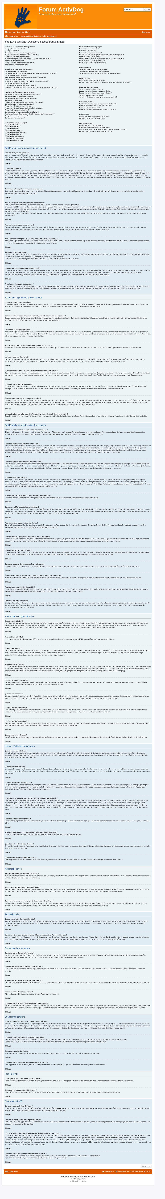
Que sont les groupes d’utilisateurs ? (90, 53)
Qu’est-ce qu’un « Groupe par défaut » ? (92, 60)
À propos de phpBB (48, 1110)
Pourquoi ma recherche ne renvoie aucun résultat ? (95, 91)
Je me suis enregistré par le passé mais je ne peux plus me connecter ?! (27, 58)
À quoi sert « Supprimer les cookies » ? (17, 64)
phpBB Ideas (110, 1122)
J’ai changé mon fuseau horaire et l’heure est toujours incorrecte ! (25, 77)
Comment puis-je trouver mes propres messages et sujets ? (98, 97)
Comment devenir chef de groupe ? (90, 56)
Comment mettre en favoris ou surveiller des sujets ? (95, 106)
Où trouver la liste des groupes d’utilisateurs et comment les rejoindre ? (101, 55)
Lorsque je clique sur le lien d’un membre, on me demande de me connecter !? (32, 87)
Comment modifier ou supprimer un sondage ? (19, 104)
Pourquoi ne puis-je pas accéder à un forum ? (19, 106)
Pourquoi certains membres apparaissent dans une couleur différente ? (101, 58)
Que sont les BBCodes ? (12, 125)
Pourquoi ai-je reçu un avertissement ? (17, 110)
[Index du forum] (21, 16)
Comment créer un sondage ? (14, 100)
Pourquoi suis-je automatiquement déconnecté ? (20, 62)
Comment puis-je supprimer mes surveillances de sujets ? (97, 109)
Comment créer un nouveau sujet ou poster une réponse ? (23, 94)
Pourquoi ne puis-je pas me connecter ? (17, 56)
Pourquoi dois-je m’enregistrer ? (15, 49)
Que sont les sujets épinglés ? (14, 136)
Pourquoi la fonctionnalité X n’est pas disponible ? (94, 127)
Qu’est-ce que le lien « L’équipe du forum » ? (93, 62)
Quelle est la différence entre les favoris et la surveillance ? (97, 104)
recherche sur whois (137, 1136)
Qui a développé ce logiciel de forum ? (91, 125)
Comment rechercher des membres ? (91, 95)
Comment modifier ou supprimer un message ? (19, 96)
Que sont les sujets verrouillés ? (15, 138)
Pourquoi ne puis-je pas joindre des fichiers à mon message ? (24, 108)
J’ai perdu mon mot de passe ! (14, 60)
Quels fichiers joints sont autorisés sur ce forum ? (94, 116)
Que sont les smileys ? (12, 128)
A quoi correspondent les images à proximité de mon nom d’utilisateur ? (27, 81)
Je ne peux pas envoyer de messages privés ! (93, 69)
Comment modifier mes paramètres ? (16, 71)
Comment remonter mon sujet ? (15, 118)
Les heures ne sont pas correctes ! (16, 75)
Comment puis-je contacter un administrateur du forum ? (96, 131)
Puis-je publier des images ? (13, 130)
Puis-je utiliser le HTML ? (12, 126)
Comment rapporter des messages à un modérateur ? (22, 112)
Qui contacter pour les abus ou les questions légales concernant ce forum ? (103, 129)
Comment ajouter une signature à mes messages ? (21, 98)
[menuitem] (20, 32)
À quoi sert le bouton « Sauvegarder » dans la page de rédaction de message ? (29, 114)
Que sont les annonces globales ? (15, 132)
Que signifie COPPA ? (12, 51)
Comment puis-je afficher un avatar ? (16, 83)
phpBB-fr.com (81, 1178)
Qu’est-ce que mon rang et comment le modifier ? (20, 85)
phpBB (121, 361)
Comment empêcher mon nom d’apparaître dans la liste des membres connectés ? (31, 73)
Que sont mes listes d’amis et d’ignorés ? (92, 80)
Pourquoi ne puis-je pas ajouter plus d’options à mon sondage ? (24, 102)
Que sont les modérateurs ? (88, 51)
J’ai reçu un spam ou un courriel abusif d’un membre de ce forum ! (100, 73)
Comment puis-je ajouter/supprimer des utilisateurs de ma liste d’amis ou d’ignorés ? (105, 82)
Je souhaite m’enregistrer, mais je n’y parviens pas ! (21, 53)
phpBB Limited (61, 1108)
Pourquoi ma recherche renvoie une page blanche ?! (95, 93)
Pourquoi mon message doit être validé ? (17, 116)
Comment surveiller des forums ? (89, 108)
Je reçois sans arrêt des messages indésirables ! (94, 71)
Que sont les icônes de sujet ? (14, 140)
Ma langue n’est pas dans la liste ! (15, 79)
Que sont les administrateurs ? (88, 49)
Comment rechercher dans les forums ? (91, 89)
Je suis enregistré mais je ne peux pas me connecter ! (22, 55)
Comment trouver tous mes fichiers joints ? (92, 118)
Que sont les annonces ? (13, 134)
